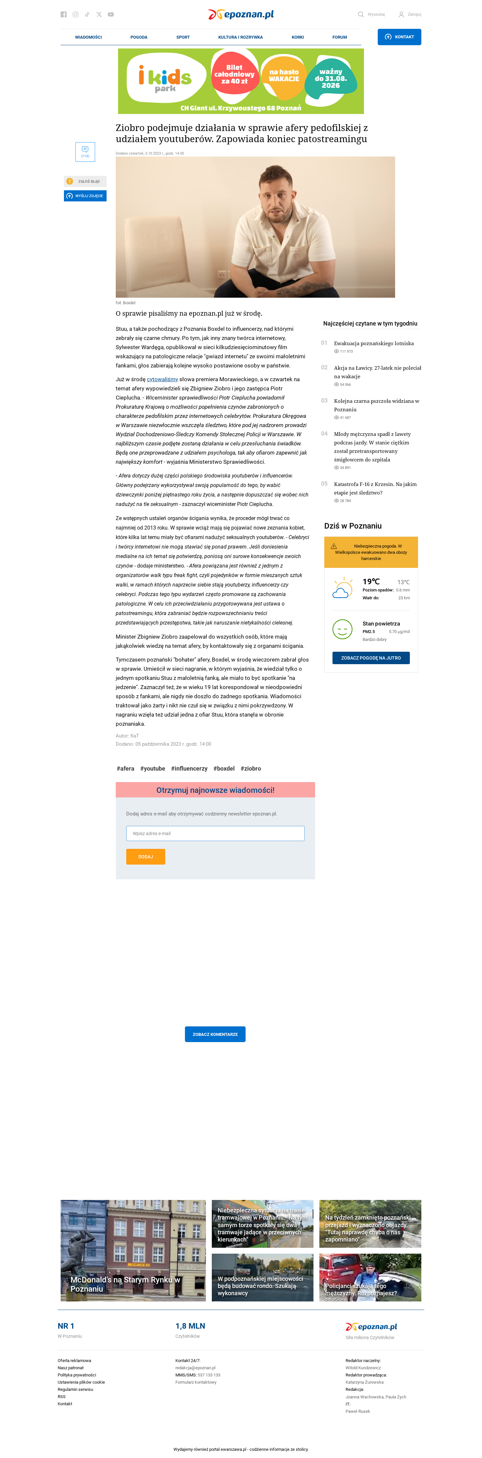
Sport (183, 37)
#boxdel (224, 768)
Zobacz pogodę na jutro (371, 658)
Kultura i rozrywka (240, 37)
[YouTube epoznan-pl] (111, 14)
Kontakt (404, 36)
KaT (135, 736)
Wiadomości (88, 37)
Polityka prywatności (77, 1374)
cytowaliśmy (162, 379)
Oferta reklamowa (74, 1360)
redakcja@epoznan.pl (195, 1367)
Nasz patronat (71, 1367)
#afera (125, 768)
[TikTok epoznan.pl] (87, 14)
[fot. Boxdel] (215, 227)
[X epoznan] (99, 14)
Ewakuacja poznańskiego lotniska (374, 343)
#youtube (152, 768)
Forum (339, 37)
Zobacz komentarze (215, 1034)
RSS (62, 1396)
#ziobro (251, 768)
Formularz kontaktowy (195, 1382)
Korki (298, 37)
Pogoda (139, 37)
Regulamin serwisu (75, 1389)
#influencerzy (189, 768)
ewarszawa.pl (233, 1449)
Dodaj (145, 857)
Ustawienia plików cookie (81, 1382)
